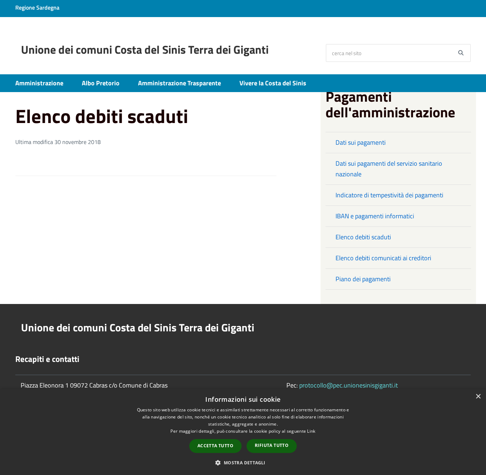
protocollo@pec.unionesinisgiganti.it (348, 385)
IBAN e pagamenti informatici (375, 216)
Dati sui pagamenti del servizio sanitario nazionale (389, 169)
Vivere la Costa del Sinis (272, 83)
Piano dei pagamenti (363, 279)
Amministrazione (39, 83)
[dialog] (243, 432)
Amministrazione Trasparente (179, 83)
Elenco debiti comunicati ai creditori (383, 258)
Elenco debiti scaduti (363, 237)
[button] (243, 462)
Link (311, 431)
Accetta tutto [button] (215, 446)
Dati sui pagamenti (361, 142)
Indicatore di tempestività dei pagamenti (389, 195)
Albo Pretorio (101, 83)
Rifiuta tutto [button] (272, 445)
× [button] (478, 396)
